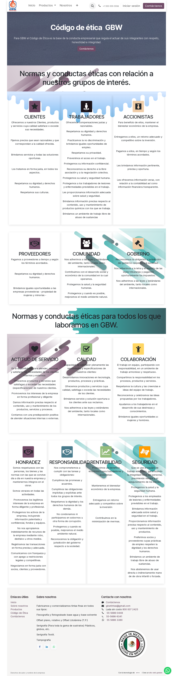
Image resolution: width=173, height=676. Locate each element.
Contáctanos (153, 6)
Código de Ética (19, 612)
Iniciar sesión (131, 6)
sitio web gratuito (155, 673)
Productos (16, 609)
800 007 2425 (130, 609)
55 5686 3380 (115, 620)
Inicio (13, 602)
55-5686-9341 (114, 616)
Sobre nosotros (19, 605)
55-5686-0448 (115, 612)
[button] (92, 5)
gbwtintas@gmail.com (118, 605)
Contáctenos (86, 48)
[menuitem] (31, 5)
